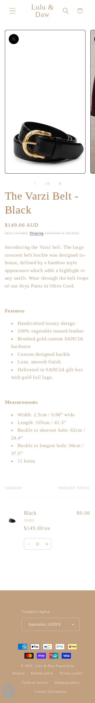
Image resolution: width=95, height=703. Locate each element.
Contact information (50, 691)
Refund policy (42, 673)
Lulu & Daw (45, 666)
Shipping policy (67, 682)
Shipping (37, 233)
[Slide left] (35, 183)
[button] (12, 11)
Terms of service (35, 682)
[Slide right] (60, 183)
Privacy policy (71, 673)
